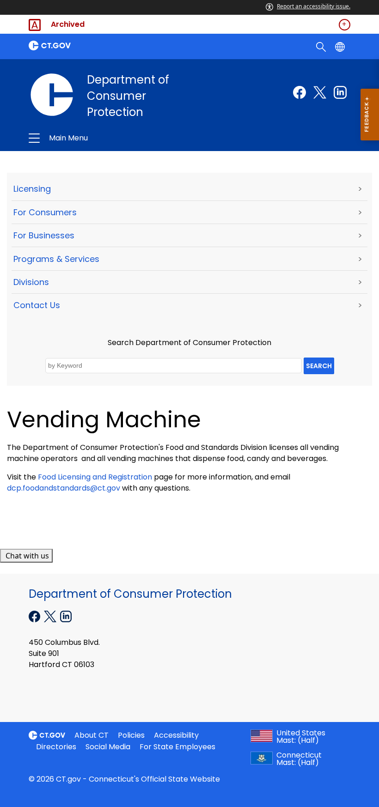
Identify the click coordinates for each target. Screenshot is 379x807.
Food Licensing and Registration (95, 477)
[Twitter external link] (319, 92)
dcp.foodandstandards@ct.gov (63, 488)
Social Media (108, 746)
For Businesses (43, 235)
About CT (91, 735)
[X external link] (51, 616)
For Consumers (45, 212)
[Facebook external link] (299, 92)
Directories (56, 746)
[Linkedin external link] (340, 92)
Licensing (32, 188)
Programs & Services (56, 259)
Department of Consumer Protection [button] (123, 138)
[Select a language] (341, 46)
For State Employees (177, 746)
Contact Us (36, 305)
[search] (322, 46)
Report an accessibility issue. (313, 6)
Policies (131, 735)
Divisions (31, 282)
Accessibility (176, 735)
